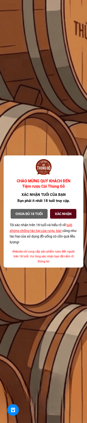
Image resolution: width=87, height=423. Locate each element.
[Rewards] (13, 410)
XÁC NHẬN (63, 214)
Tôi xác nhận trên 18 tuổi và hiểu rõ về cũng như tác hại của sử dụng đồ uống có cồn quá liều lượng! (43, 233)
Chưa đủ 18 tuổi (29, 214)
